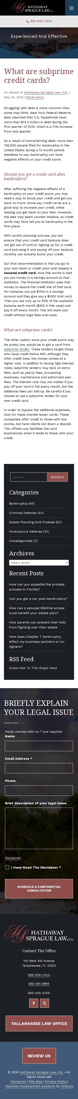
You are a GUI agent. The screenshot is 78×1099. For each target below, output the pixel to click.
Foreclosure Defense (25, 531)
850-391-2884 (39, 984)
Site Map (35, 1081)
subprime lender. (17, 349)
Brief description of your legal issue (35, 803)
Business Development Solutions (30, 1086)
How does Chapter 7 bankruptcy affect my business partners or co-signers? (37, 642)
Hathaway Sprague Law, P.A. (46, 92)
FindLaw (67, 1086)
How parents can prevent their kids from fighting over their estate (37, 624)
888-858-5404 (41, 21)
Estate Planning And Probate (32, 522)
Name (10, 736)
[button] (71, 8)
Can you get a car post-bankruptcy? (38, 599)
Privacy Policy (55, 1081)
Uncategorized (20, 541)
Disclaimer (13, 858)
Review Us (39, 1055)
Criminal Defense (23, 513)
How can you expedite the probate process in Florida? (36, 586)
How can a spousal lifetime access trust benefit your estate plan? (36, 610)
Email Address (18, 759)
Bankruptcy (35, 97)
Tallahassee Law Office (39, 1023)
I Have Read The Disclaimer (36, 867)
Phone (10, 781)
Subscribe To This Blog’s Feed (33, 668)
